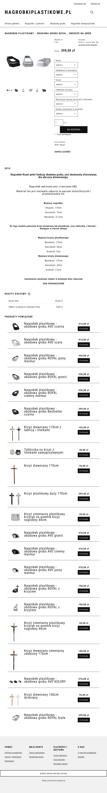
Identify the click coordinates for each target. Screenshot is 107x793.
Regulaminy (9, 761)
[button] (52, 90)
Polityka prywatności (13, 753)
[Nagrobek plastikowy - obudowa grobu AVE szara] (15, 342)
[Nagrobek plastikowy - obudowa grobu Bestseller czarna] (15, 411)
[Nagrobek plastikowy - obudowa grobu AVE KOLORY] (15, 681)
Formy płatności (60, 755)
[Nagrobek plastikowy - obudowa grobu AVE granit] (15, 535)
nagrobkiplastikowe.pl (38, 12)
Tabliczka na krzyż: (63, 90)
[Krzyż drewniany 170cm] (15, 474)
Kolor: (57, 60)
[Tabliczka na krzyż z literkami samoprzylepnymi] (15, 452)
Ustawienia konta (36, 757)
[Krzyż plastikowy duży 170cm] (15, 499)
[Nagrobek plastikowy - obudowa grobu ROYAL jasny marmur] (15, 358)
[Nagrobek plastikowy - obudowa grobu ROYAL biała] (15, 718)
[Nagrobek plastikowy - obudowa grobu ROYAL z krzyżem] (15, 588)
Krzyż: (57, 80)
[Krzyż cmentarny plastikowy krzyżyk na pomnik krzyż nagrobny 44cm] (15, 517)
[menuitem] (15, 23)
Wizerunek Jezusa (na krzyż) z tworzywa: (73, 99)
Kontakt (81, 757)
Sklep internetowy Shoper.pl (53, 781)
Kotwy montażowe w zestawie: (68, 109)
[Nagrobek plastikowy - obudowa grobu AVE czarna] (15, 326)
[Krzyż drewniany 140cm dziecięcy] (15, 700)
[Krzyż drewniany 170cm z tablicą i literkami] (15, 433)
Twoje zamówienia (37, 753)
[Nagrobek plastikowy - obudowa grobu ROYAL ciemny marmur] (15, 393)
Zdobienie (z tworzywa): (65, 70)
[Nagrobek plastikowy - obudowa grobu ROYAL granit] (15, 377)
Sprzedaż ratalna (61, 764)
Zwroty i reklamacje (13, 757)
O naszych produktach (87, 753)
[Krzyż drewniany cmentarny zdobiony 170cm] (15, 659)
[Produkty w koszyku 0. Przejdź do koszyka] (99, 13)
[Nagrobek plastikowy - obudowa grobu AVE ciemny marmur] (15, 551)
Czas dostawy (59, 760)
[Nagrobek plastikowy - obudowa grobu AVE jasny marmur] (15, 570)
